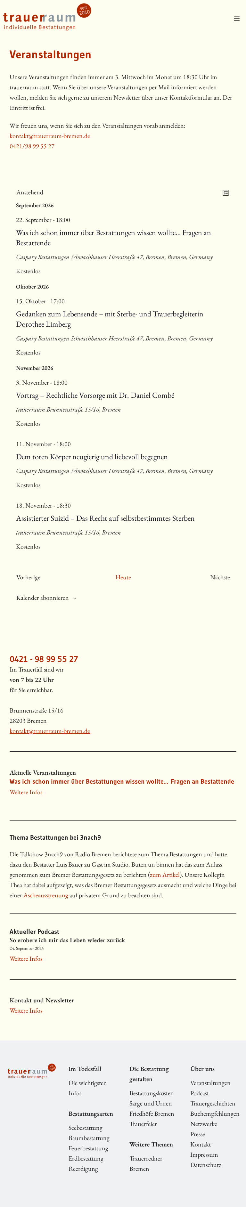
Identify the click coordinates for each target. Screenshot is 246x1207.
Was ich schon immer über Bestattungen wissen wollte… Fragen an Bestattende (122, 781)
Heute (123, 577)
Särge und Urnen (150, 1103)
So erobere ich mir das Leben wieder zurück (67, 940)
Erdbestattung (86, 1158)
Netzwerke (203, 1124)
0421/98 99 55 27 (32, 146)
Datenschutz (205, 1165)
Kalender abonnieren (42, 597)
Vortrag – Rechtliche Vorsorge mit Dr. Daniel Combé (95, 395)
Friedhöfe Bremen (151, 1113)
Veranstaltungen (210, 1083)
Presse (197, 1134)
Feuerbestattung (88, 1148)
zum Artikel (165, 874)
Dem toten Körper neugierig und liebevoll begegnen (92, 456)
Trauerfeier (143, 1124)
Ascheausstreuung (45, 895)
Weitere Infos (26, 792)
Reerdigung (83, 1168)
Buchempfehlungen (215, 1113)
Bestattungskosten (151, 1093)
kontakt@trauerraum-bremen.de (50, 136)
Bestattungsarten (91, 1113)
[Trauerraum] (47, 19)
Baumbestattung (89, 1138)
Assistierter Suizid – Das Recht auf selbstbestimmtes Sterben (105, 518)
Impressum (204, 1154)
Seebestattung (85, 1127)
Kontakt (200, 1144)
